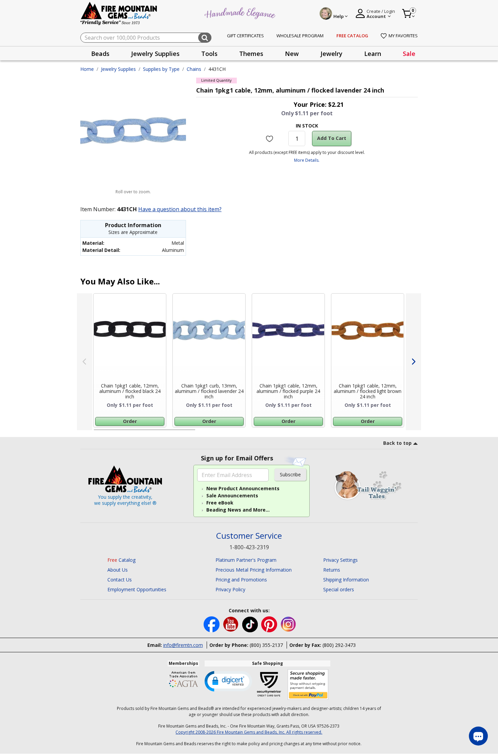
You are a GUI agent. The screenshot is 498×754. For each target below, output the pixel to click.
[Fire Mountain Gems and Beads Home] (119, 13)
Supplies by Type (161, 69)
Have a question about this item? (180, 209)
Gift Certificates (245, 36)
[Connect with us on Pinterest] (269, 623)
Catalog (121, 560)
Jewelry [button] (331, 53)
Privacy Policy (230, 589)
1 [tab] (97, 432)
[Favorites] (270, 138)
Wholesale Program (300, 36)
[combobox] (145, 38)
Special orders (338, 589)
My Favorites (403, 36)
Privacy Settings (340, 560)
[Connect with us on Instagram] (288, 623)
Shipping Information (346, 579)
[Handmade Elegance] (241, 12)
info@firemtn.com (183, 645)
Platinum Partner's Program (245, 560)
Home (87, 69)
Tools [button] (209, 53)
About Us (117, 570)
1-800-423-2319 (249, 547)
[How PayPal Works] (308, 684)
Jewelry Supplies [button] (155, 53)
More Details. (306, 160)
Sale (409, 53)
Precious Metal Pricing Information (253, 570)
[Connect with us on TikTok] (250, 623)
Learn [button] (372, 53)
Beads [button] (100, 53)
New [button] (292, 53)
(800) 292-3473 (339, 645)
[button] (228, 680)
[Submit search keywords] (204, 38)
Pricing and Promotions (241, 579)
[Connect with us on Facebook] (212, 623)
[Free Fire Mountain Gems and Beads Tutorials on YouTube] (231, 623)
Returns (331, 570)
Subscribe (290, 474)
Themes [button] (251, 53)
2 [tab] (202, 432)
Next (413, 361)
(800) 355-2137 (266, 645)
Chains (194, 69)
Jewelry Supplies (118, 69)
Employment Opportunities (136, 589)
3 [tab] (306, 432)
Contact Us (119, 579)
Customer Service (249, 536)
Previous (84, 361)
